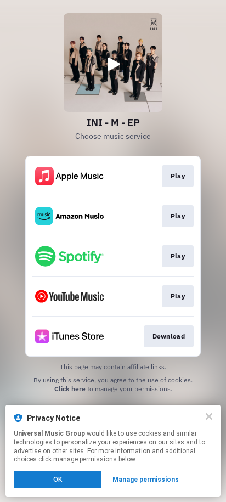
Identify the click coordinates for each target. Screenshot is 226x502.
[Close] (209, 416)
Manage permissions (145, 479)
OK (57, 479)
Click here (70, 389)
